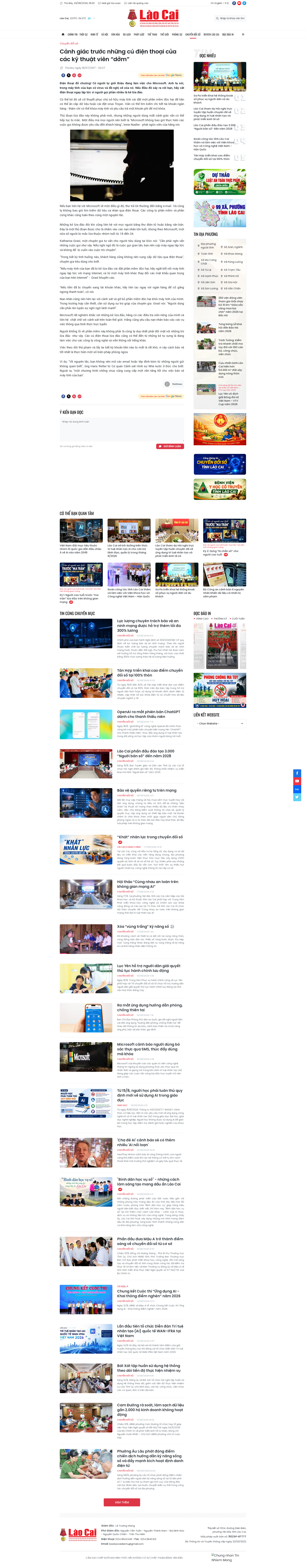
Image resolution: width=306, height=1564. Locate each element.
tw (297, 797)
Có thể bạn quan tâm (77, 513)
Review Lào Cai (211, 34)
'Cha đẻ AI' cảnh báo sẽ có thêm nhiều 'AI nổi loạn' (146, 1142)
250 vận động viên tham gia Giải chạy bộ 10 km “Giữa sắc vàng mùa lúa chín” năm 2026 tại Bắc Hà (231, 306)
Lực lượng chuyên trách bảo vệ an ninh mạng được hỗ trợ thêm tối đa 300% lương (149, 626)
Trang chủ (63, 34)
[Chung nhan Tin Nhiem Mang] (228, 1558)
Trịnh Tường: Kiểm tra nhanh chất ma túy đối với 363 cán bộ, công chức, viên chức (231, 347)
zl (244, 3)
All (243, 34)
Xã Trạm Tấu (232, 270)
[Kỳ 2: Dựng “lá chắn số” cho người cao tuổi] (224, 531)
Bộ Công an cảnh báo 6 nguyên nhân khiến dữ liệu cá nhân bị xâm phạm (223, 593)
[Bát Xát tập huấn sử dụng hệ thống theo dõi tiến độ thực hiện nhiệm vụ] (86, 1378)
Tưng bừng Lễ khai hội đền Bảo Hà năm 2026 (230, 327)
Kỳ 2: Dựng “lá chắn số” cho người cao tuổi (223, 550)
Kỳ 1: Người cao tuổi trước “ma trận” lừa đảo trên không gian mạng (80, 596)
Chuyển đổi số (192, 34)
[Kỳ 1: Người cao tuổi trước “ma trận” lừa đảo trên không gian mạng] (81, 575)
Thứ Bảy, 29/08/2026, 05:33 (79, 3)
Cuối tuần (238, 618)
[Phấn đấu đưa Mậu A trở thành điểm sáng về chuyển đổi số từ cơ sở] (86, 1251)
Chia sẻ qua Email (79, 75)
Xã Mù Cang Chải (208, 261)
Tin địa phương (206, 234)
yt (239, 3)
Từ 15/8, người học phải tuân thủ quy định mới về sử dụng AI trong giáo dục (149, 1095)
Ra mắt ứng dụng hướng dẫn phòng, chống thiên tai (150, 1008)
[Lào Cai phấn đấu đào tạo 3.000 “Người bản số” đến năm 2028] (86, 764)
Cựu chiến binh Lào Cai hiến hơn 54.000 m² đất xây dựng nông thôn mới (231, 370)
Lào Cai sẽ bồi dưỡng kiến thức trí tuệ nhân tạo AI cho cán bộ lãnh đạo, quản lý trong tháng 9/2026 (128, 551)
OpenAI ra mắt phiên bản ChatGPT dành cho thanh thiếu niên (148, 714)
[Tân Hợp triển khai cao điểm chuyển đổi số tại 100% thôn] (86, 683)
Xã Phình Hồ (231, 276)
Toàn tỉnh (207, 254)
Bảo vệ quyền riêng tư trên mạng (146, 790)
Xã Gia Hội (230, 282)
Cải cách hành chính (129, 846)
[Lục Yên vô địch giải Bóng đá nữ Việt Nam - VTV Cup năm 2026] (206, 389)
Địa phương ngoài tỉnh (208, 245)
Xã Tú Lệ (206, 270)
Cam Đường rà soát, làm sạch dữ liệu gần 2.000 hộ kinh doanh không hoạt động (150, 1410)
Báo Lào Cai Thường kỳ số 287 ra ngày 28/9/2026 (219, 657)
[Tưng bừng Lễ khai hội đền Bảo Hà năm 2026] (206, 327)
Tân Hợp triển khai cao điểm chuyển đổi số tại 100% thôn (212, 157)
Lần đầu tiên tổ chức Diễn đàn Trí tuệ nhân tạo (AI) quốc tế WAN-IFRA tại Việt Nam (150, 1331)
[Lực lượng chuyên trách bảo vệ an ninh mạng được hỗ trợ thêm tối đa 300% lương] (86, 633)
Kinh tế (94, 34)
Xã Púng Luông (233, 262)
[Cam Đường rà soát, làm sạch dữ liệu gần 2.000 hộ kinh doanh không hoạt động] (86, 1417)
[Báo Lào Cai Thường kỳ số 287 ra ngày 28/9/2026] (220, 645)
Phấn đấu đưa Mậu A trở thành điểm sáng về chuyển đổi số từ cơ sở (150, 1241)
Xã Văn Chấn (232, 288)
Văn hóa (115, 34)
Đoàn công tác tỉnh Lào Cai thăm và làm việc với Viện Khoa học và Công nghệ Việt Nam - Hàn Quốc (214, 144)
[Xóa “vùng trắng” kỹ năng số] (86, 939)
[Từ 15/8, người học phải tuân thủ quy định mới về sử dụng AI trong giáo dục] (86, 1103)
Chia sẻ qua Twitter (69, 75)
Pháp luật (139, 34)
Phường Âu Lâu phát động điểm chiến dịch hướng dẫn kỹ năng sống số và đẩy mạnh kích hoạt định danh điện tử (150, 1458)
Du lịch (127, 34)
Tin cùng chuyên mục (77, 613)
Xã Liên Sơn (208, 282)
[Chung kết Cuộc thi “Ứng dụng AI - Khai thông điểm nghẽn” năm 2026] (86, 1299)
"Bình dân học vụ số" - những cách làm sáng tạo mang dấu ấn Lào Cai (149, 1182)
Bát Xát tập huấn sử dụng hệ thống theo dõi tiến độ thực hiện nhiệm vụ (149, 1368)
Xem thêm (122, 1502)
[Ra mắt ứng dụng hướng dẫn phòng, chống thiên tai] (86, 1018)
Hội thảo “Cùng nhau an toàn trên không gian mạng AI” (147, 884)
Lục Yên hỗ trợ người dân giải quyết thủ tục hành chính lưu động (148, 968)
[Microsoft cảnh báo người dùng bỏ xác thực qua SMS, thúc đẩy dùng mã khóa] (86, 1057)
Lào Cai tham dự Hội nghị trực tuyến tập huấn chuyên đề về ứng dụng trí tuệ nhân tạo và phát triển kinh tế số (213, 114)
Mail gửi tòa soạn (111, 3)
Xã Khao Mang (233, 254)
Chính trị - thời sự (77, 34)
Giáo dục (122, 1105)
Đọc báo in (227, 34)
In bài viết (74, 75)
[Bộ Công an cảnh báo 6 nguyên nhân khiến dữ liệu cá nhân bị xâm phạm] (224, 575)
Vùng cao (202, 618)
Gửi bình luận (172, 446)
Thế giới (164, 34)
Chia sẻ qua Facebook (63, 75)
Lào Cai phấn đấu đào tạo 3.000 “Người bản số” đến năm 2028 (215, 127)
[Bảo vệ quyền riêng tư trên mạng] (86, 803)
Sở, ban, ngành (233, 247)
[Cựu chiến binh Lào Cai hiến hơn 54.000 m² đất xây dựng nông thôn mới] (206, 366)
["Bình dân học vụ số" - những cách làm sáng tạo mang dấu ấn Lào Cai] (86, 1192)
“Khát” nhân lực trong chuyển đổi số (150, 837)
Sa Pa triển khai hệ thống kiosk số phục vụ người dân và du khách (213, 99)
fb (234, 3)
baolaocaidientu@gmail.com (126, 1544)
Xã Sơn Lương (209, 288)
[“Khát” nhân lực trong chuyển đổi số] (86, 849)
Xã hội (104, 34)
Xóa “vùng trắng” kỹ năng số (143, 926)
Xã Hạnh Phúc (209, 276)
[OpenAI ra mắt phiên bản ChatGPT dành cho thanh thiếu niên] (86, 724)
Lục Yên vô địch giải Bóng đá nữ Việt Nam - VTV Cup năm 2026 (230, 395)
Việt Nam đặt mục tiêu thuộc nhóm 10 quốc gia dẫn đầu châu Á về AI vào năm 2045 (80, 549)
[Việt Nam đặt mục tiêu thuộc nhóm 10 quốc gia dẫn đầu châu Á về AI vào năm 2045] (81, 531)
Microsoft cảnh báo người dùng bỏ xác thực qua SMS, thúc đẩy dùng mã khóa (148, 1049)
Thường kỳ (220, 618)
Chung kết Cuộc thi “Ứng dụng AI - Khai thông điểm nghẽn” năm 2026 (148, 1292)
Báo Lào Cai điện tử (152, 18)
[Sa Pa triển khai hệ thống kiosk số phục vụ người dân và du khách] (220, 76)
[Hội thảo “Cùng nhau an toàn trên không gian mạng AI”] (86, 894)
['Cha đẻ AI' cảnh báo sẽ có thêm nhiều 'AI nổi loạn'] (86, 1152)
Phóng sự (177, 34)
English (218, 3)
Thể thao (152, 34)
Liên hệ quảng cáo (138, 3)
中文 (227, 3)
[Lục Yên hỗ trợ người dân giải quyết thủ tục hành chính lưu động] (86, 978)
